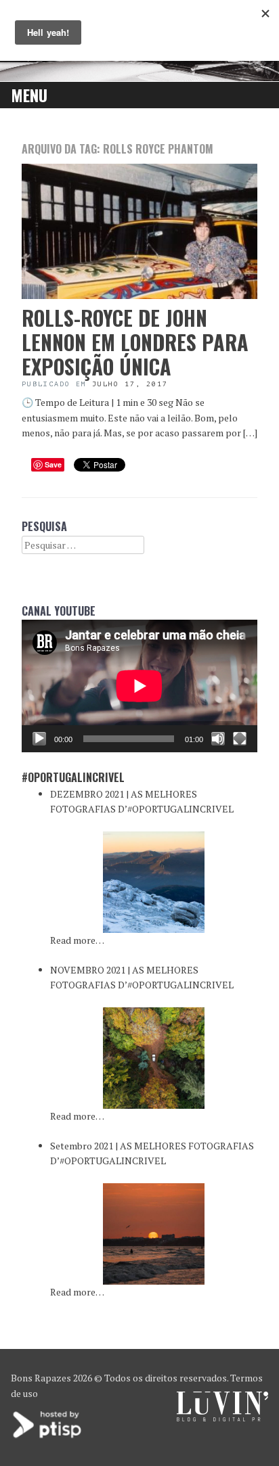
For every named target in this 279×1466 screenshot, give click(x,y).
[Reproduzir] (39, 739)
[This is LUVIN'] (222, 1417)
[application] (139, 686)
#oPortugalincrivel (73, 777)
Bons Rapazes (41, 1377)
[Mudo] (218, 739)
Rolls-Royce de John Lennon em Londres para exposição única (135, 342)
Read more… (77, 940)
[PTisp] (48, 1436)
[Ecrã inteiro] (239, 739)
